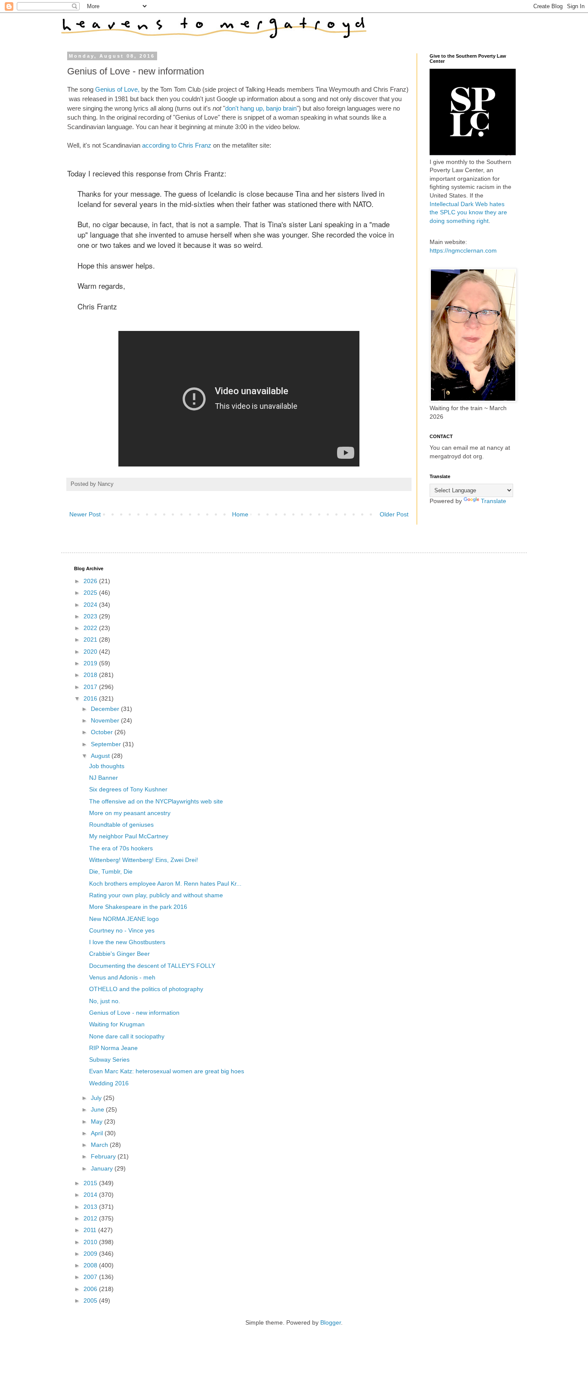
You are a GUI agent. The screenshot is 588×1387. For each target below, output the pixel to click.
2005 (91, 1300)
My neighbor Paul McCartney (128, 836)
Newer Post (85, 514)
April (98, 1133)
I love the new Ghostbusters (127, 942)
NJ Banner (103, 777)
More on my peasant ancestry (129, 812)
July (97, 1097)
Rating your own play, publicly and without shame (156, 895)
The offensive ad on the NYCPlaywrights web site (156, 801)
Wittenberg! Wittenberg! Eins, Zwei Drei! (143, 859)
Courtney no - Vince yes (122, 930)
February (104, 1156)
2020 (91, 651)
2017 (91, 686)
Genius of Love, (117, 89)
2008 (91, 1265)
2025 (91, 592)
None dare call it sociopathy (126, 1036)
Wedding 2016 (109, 1083)
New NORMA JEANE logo (124, 918)
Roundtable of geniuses (121, 824)
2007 (91, 1276)
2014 (91, 1194)
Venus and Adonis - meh (122, 977)
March (100, 1144)
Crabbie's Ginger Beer (119, 953)
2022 (91, 627)
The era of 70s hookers (121, 848)
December (106, 708)
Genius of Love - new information (134, 1012)
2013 (91, 1206)
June (98, 1109)
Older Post (394, 514)
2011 (91, 1229)
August (101, 755)
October (103, 732)
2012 (91, 1218)
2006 (91, 1288)
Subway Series (109, 1059)
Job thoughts (106, 766)
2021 (91, 639)
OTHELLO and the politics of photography (146, 988)
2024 (91, 604)
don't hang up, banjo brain (261, 108)
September (107, 744)
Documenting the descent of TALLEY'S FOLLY (152, 965)
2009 (91, 1253)
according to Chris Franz (176, 145)
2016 (91, 698)
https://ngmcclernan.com (463, 250)
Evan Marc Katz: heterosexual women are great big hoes (166, 1071)
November (106, 720)
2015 (91, 1183)
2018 (91, 674)
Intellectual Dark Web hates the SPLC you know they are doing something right (468, 212)
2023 (91, 616)
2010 (91, 1242)
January (103, 1168)
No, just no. (104, 1001)
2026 (91, 581)
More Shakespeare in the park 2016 (138, 906)
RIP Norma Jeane (113, 1047)
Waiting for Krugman (117, 1024)
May (97, 1121)
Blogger (330, 1322)
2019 (91, 663)
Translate (493, 500)
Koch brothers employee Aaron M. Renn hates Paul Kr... (165, 883)
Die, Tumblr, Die (111, 871)
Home (240, 514)
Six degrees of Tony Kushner (128, 789)
